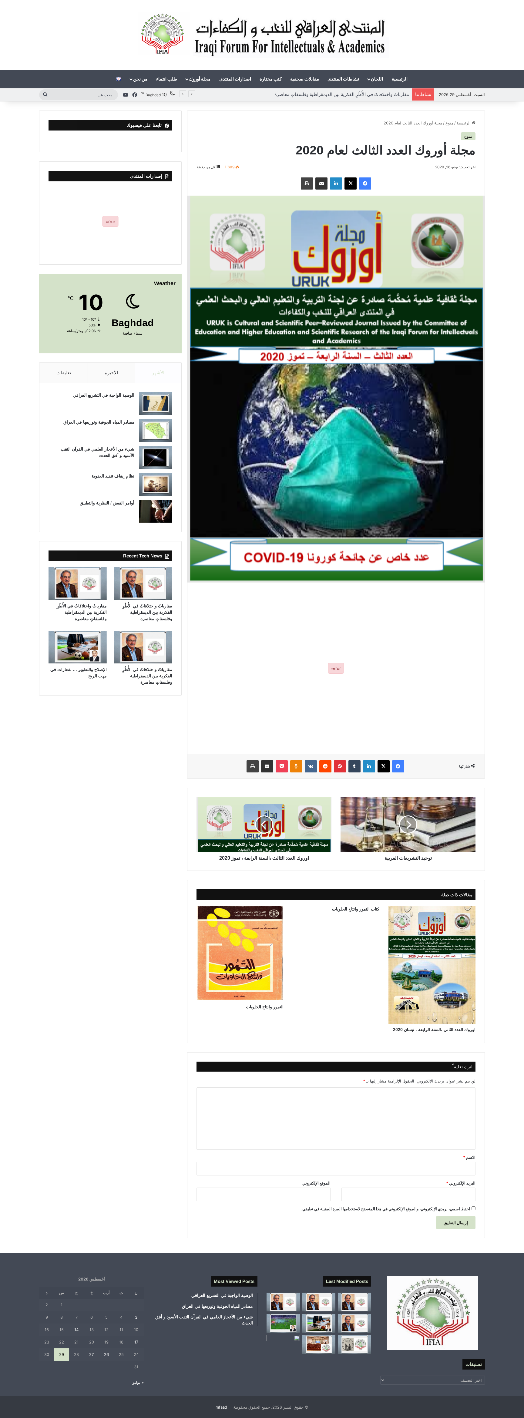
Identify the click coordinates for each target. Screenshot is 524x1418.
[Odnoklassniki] (296, 766)
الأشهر (158, 372)
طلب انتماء (166, 79)
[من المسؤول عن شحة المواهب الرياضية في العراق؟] (283, 1344)
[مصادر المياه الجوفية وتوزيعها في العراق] (155, 430)
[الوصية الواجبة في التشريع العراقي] (155, 403)
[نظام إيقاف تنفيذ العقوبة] (155, 484)
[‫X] (350, 183)
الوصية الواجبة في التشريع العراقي (103, 395)
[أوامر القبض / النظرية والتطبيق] (155, 511)
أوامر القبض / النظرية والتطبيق (107, 503)
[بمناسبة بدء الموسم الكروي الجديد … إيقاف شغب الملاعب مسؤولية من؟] (283, 1323)
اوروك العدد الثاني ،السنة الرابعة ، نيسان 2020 (434, 1029)
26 (106, 1354)
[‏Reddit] (325, 766)
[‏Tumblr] (354, 766)
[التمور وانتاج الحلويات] (240, 953)
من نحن (140, 79)
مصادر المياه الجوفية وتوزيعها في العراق (98, 422)
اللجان (377, 79)
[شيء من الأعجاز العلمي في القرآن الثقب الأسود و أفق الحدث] (155, 457)
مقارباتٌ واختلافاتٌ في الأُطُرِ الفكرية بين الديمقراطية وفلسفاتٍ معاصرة (341, 94)
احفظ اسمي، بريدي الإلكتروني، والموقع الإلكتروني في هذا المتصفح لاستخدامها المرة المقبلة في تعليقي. (385, 1208)
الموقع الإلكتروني (316, 1183)
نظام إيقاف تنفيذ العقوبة (113, 476)
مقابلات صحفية (304, 79)
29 (61, 1354)
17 (136, 1342)
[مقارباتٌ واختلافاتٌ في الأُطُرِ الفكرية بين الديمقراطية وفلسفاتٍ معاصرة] (143, 583)
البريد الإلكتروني (460, 1183)
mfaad (221, 1407)
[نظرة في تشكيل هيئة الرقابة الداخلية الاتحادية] (319, 1344)
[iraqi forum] (262, 35)
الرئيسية (400, 79)
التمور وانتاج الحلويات (265, 1006)
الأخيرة (111, 372)
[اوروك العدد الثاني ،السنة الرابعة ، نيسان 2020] (431, 964)
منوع (449, 123)
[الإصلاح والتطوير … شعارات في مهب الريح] (78, 647)
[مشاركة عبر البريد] (321, 183)
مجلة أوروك (199, 79)
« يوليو (138, 1382)
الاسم (469, 1157)
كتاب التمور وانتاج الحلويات (355, 909)
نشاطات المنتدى (343, 79)
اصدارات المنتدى (235, 79)
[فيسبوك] (365, 183)
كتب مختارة (271, 79)
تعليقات (63, 372)
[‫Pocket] (282, 766)
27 (91, 1354)
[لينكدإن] (336, 183)
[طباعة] (307, 183)
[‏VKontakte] (311, 766)
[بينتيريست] (340, 766)
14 (76, 1329)
